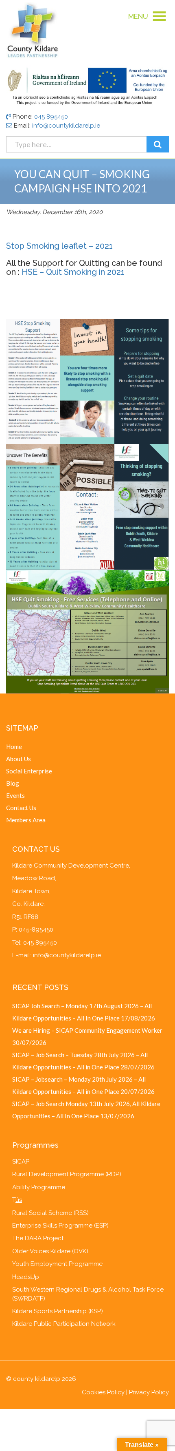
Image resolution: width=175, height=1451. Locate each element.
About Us (18, 758)
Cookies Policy (103, 1392)
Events (15, 795)
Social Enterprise (29, 771)
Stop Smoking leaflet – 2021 (59, 246)
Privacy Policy (149, 1392)
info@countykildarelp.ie (66, 125)
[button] (138, 16)
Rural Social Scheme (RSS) (50, 1213)
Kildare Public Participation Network (64, 1323)
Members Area (26, 820)
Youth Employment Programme (57, 1264)
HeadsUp (25, 1277)
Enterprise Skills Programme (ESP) (60, 1225)
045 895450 (51, 116)
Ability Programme (38, 1187)
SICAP (20, 1161)
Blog (12, 783)
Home (14, 746)
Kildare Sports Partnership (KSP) (57, 1311)
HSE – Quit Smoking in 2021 (73, 272)
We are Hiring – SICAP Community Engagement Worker (87, 1030)
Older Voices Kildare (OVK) (50, 1251)
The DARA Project (37, 1238)
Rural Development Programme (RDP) (66, 1174)
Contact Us (21, 807)
